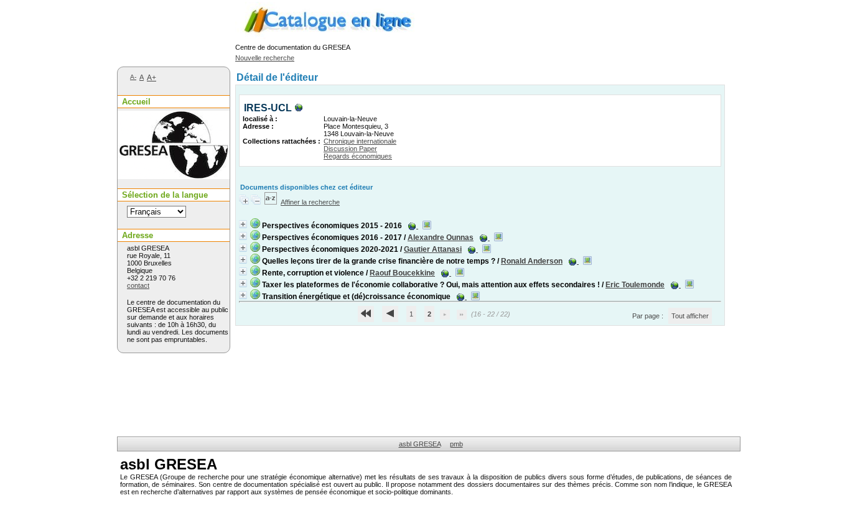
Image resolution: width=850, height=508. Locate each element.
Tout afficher (690, 316)
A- (133, 76)
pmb (456, 444)
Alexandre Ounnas (441, 237)
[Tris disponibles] (270, 202)
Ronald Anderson (532, 261)
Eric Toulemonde (635, 284)
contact (138, 285)
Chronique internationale (360, 141)
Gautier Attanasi (433, 249)
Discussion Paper (350, 148)
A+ (151, 77)
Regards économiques (358, 156)
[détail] (243, 224)
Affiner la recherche (310, 202)
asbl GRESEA (420, 444)
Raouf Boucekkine (402, 273)
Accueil (136, 101)
